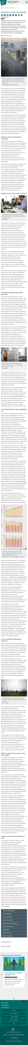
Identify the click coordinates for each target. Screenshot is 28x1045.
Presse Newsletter (14, 1013)
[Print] (22, 15)
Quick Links (4, 1003)
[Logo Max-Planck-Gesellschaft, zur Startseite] (12, 2)
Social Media (5, 1005)
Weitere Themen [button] (6, 946)
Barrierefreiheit (14, 1038)
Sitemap (5, 1034)
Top (25, 1001)
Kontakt (14, 1010)
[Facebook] (2, 15)
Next (26, 976)
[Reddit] (8, 15)
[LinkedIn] (5, 15)
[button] (26, 75)
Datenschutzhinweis (20, 1034)
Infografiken (6, 929)
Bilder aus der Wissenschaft (10, 923)
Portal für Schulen (7, 917)
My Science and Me (8, 920)
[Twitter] (10, 15)
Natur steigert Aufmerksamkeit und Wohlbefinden (13, 973)
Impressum (11, 1034)
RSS (14, 1023)
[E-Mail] (19, 15)
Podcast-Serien (7, 932)
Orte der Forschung (8, 926)
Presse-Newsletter (8, 936)
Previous (2, 976)
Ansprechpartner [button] (6, 942)
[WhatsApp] (13, 15)
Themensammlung (14, 1020)
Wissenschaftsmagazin (9, 910)
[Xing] (16, 15)
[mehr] (9, 217)
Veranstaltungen (7, 913)
